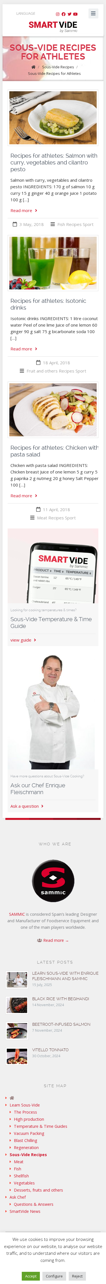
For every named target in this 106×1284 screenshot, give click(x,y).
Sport (88, 224)
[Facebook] (63, 14)
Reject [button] (77, 1276)
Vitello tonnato (50, 1050)
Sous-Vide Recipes (58, 66)
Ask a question (25, 806)
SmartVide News (25, 1211)
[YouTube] (75, 14)
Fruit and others (42, 371)
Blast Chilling (25, 1140)
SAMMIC (17, 914)
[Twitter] (69, 14)
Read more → (56, 940)
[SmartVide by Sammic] (53, 1097)
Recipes (74, 224)
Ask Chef (18, 1197)
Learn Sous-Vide (25, 1105)
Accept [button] (30, 1276)
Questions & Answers (33, 1204)
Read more (21, 210)
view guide (21, 640)
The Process (25, 1112)
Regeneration (26, 1147)
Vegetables (24, 1183)
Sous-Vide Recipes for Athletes (54, 73)
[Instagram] (57, 14)
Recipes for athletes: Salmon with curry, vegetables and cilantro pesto (54, 162)
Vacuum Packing (29, 1133)
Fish (61, 224)
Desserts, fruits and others (38, 1190)
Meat (42, 518)
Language (25, 13)
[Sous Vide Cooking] (53, 27)
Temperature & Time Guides (40, 1126)
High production (29, 1119)
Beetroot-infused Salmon (61, 1024)
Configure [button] (54, 1276)
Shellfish (21, 1176)
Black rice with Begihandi (60, 999)
